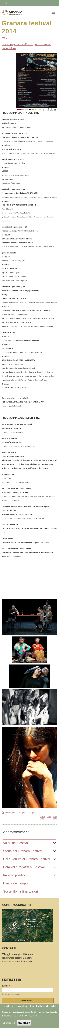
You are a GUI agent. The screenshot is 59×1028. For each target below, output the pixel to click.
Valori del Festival (16, 843)
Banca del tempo (15, 883)
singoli (55, 819)
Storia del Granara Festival (22, 851)
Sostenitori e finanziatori (20, 891)
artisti (55, 817)
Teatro (49, 817)
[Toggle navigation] (53, 12)
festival (42, 817)
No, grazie (24, 1022)
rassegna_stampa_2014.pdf (20, 812)
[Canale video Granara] (3, 3)
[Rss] (6, 3)
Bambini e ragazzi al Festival (24, 867)
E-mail (5, 985)
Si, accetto (9, 1022)
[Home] (12, 12)
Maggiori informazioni (24, 1015)
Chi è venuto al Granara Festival (26, 859)
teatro (42, 819)
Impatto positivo (14, 875)
